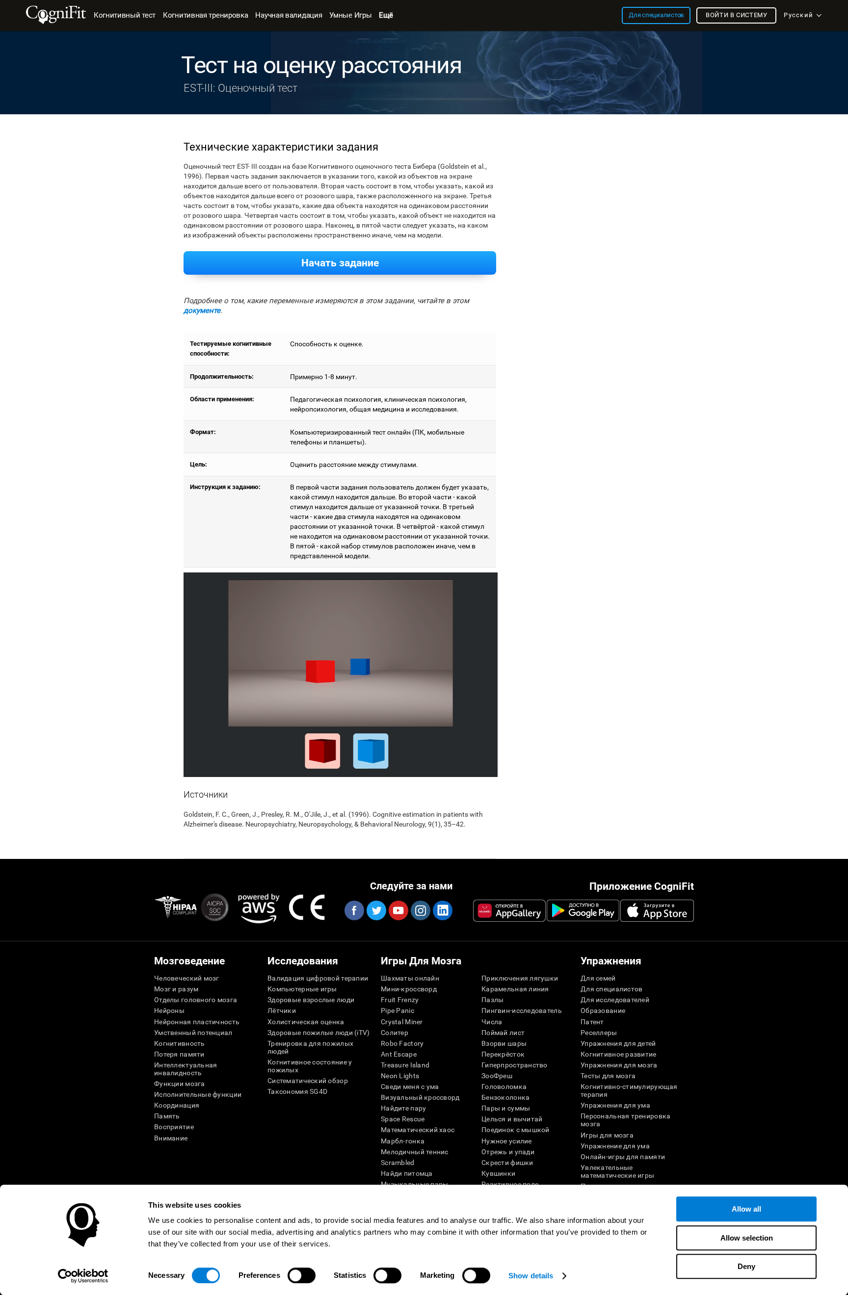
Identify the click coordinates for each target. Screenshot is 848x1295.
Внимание (170, 1138)
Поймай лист (503, 1032)
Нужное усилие (506, 1141)
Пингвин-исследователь (521, 1010)
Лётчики (281, 1010)
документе (202, 310)
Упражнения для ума (615, 1105)
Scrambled (398, 1162)
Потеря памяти (179, 1054)
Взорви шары (504, 1043)
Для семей (598, 978)
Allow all (746, 1209)
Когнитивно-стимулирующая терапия (629, 1090)
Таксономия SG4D (297, 1091)
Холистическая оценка (305, 1022)
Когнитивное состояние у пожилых (309, 1066)
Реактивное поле (509, 1184)
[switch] (302, 1275)
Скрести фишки (507, 1162)
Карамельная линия (515, 989)
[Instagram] (420, 910)
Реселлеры (599, 1032)
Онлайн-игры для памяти (623, 1157)
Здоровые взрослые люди (310, 1000)
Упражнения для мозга (619, 1065)
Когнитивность (179, 1043)
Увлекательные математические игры (617, 1171)
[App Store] (657, 910)
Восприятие (174, 1127)
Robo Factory (402, 1043)
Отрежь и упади (507, 1152)
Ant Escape (399, 1054)
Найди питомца (407, 1173)
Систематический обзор (307, 1081)
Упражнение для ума (615, 1146)
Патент (592, 1022)
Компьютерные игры (302, 989)
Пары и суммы (505, 1108)
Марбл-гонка (402, 1141)
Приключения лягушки (519, 978)
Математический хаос (417, 1130)
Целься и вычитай (511, 1119)
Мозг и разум (176, 989)
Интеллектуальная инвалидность (185, 1069)
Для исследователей (615, 1000)
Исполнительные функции (197, 1094)
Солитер (394, 1032)
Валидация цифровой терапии (317, 978)
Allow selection (746, 1238)
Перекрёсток (503, 1054)
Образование (603, 1010)
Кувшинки (498, 1173)
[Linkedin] (442, 910)
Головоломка (504, 1086)
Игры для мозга (607, 1135)
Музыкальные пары (414, 1184)
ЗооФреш (496, 1076)
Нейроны (169, 1010)
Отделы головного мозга (195, 1000)
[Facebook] (354, 910)
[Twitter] (376, 910)
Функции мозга (179, 1084)
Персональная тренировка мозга (625, 1120)
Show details (530, 1275)
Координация (176, 1105)
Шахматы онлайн (410, 978)
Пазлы (492, 1000)
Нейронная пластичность (196, 1022)
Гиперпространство (514, 1065)
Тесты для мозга (608, 1076)
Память (167, 1116)
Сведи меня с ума (410, 1086)
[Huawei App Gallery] (509, 910)
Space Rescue (402, 1119)
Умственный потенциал (193, 1032)
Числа (491, 1022)
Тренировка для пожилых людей (310, 1047)
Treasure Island (405, 1065)
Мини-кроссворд (409, 989)
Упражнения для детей (618, 1043)
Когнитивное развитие (619, 1054)
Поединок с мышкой (515, 1130)
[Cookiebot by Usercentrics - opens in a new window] (83, 1276)
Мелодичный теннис (415, 1152)
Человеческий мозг (186, 978)
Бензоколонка (505, 1097)
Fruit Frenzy (400, 1000)
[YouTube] (398, 910)
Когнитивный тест (125, 15)
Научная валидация (288, 15)
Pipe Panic (397, 1010)
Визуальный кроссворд (420, 1097)
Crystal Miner (402, 1022)
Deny (746, 1266)
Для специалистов (611, 989)
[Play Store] (583, 910)
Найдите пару (403, 1108)
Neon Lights (400, 1076)
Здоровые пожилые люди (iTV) (318, 1032)
